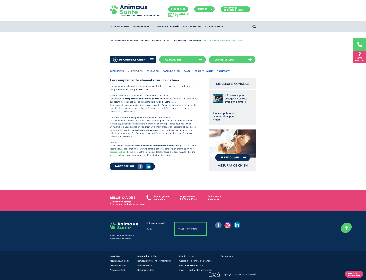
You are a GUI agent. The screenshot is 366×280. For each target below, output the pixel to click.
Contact (202, 9)
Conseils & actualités (167, 26)
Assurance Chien (118, 265)
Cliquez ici (213, 199)
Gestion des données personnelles (195, 260)
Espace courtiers (189, 228)
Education (153, 71)
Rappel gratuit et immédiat (161, 198)
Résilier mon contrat (120, 201)
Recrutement (227, 256)
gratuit (359, 59)
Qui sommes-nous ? (155, 223)
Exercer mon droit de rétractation (127, 204)
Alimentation (195, 40)
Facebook (140, 166)
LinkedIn (148, 166)
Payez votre (233, 9)
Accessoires (117, 71)
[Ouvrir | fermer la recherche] (254, 26)
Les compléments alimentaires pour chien (129, 40)
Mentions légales (187, 256)
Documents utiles (145, 270)
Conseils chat (225, 59)
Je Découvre (230, 157)
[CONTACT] (359, 44)
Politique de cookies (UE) (191, 265)
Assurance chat (142, 26)
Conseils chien (179, 40)
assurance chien (118, 152)
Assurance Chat (117, 270)
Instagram (227, 225)
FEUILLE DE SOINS (214, 26)
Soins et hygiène (204, 71)
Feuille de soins (144, 265)
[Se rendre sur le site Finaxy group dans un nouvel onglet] (216, 274)
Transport (223, 71)
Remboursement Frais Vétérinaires (154, 260)
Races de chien (171, 71)
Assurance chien (119, 26)
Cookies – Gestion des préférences (195, 270)
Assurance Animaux (119, 260)
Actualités (173, 59)
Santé (187, 71)
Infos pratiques (192, 26)
